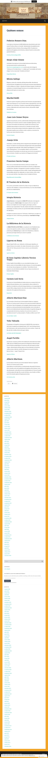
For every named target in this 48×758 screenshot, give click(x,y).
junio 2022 (7, 488)
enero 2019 (7, 553)
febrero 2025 (7, 428)
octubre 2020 (7, 520)
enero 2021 (7, 516)
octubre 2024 (7, 435)
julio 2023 (7, 463)
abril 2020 (7, 529)
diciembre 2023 (8, 454)
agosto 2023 (7, 462)
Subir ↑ (44, 753)
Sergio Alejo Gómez (11, 74)
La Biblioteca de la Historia (13, 235)
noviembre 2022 (8, 478)
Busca (45, 21)
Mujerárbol (9, 293)
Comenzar (34, 1)
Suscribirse (7, 580)
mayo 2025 (7, 424)
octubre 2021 (7, 501)
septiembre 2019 (8, 538)
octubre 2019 (7, 536)
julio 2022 (7, 486)
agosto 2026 (7, 398)
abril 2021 (7, 510)
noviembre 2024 (8, 434)
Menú (5, 20)
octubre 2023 (7, 458)
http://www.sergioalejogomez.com (15, 67)
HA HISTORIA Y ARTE (12, 316)
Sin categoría (7, 568)
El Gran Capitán (10, 274)
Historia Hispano (10, 135)
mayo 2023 (7, 467)
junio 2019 (7, 544)
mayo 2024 (7, 445)
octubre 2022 (7, 480)
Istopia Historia (10, 218)
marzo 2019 (7, 550)
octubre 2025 (7, 415)
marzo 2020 (7, 531)
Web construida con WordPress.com (12, 753)
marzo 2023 (7, 471)
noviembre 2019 (8, 535)
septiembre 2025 (8, 417)
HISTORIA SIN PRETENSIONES (14, 333)
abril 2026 (7, 404)
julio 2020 (7, 525)
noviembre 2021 (8, 499)
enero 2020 (7, 533)
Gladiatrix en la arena (11, 112)
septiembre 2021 (8, 503)
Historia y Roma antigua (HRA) (14, 55)
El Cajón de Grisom (11, 156)
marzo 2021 (7, 512)
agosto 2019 (7, 540)
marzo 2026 (7, 405)
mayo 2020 (7, 527)
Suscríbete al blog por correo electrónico (14, 573)
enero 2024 (7, 452)
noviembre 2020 (8, 518)
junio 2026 (7, 400)
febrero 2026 (7, 407)
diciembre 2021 (8, 497)
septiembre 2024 (8, 437)
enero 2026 (7, 409)
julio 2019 (7, 542)
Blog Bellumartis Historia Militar (14, 177)
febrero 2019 (7, 551)
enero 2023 (7, 475)
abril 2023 (7, 469)
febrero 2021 (7, 514)
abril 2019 (7, 548)
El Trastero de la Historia (12, 192)
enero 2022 (7, 495)
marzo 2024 (7, 448)
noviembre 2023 (8, 456)
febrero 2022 (7, 493)
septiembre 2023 (8, 460)
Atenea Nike (9, 93)
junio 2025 (7, 422)
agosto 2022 (7, 484)
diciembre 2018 (8, 555)
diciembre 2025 (8, 411)
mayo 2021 (7, 508)
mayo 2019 (7, 546)
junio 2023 (7, 465)
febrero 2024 (7, 450)
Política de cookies (32, 755)
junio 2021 (7, 506)
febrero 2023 (7, 473)
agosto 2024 (7, 439)
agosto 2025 (7, 418)
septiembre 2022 (8, 482)
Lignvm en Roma (10, 253)
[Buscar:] (24, 561)
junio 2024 (7, 443)
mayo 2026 (7, 402)
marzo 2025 (7, 426)
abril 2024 (7, 447)
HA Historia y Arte (11, 377)
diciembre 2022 (8, 477)
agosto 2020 (7, 523)
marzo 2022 (7, 492)
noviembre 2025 (8, 413)
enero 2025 (7, 430)
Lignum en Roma (11, 354)
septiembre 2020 (8, 521)
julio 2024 (7, 441)
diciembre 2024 (8, 432)
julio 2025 (7, 420)
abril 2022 (7, 490)
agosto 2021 (7, 505)
